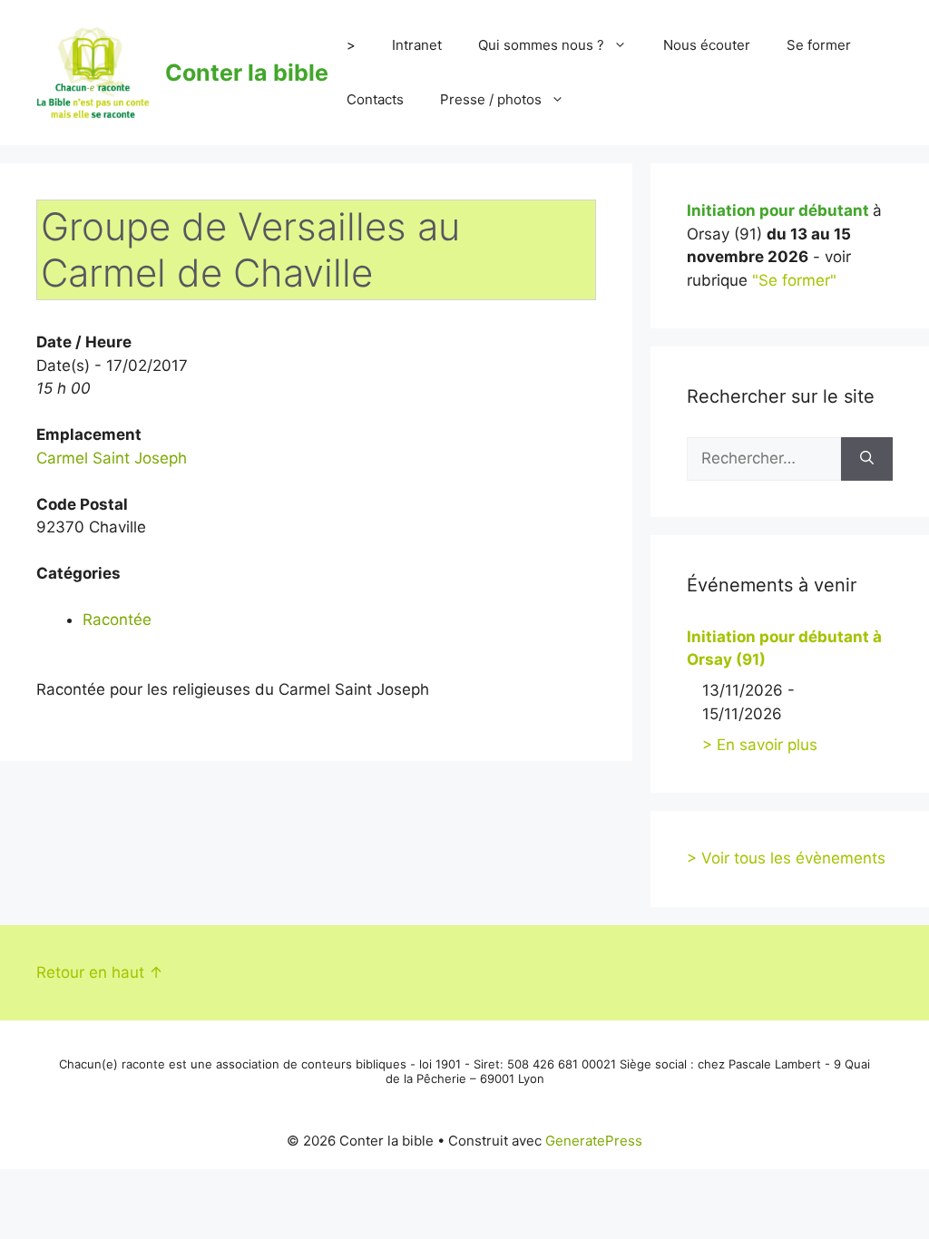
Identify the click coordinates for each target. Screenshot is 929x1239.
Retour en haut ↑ (99, 972)
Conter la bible (246, 72)
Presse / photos (491, 99)
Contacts (375, 99)
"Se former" (794, 280)
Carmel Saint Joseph (111, 458)
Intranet (417, 45)
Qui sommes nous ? (541, 45)
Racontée (117, 619)
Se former (819, 45)
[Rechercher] (867, 459)
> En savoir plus (759, 745)
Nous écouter (706, 45)
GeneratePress (593, 1140)
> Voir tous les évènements (786, 858)
